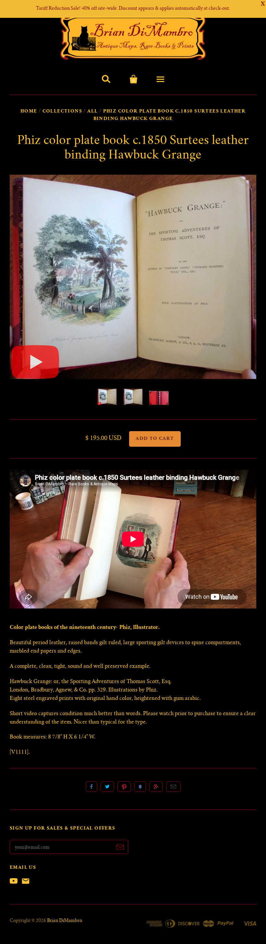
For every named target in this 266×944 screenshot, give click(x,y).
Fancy (140, 786)
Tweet (107, 786)
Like (91, 786)
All (92, 111)
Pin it (124, 786)
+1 (156, 786)
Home (28, 111)
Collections (62, 111)
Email (173, 786)
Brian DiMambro (64, 921)
